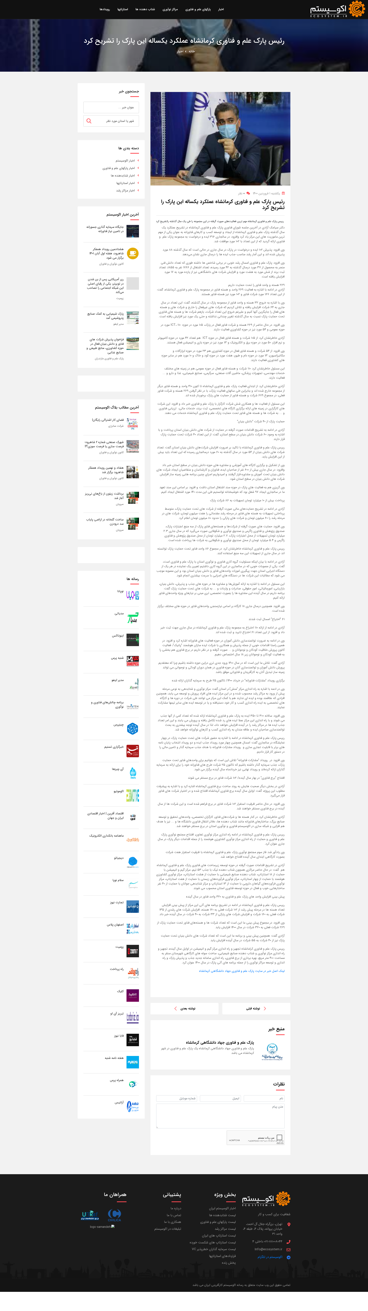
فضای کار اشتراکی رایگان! (108, 420)
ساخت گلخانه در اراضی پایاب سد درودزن (105, 521)
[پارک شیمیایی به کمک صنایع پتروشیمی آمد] (133, 317)
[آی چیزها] (133, 773)
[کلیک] (133, 995)
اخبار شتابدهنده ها (123, 175)
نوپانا (120, 591)
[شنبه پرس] (133, 662)
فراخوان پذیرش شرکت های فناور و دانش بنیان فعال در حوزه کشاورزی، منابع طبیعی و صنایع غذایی (105, 346)
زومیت (120, 298)
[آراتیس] (133, 1106)
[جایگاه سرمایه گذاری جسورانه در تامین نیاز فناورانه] (133, 231)
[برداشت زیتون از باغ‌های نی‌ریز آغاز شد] (133, 497)
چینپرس (119, 724)
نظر (241, 193)
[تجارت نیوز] (133, 906)
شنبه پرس (117, 658)
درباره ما (176, 1208)
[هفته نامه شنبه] (133, 1062)
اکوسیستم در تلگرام (270, 1257)
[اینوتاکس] (133, 639)
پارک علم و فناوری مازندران (109, 358)
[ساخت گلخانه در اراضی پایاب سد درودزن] (133, 523)
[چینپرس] (133, 728)
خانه (192, 51)
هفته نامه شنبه (114, 1058)
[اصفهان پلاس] (133, 928)
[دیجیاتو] (133, 862)
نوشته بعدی (188, 1008)
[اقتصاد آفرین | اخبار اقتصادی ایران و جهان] (133, 817)
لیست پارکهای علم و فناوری (218, 1222)
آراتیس (119, 1102)
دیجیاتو (119, 858)
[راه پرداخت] (133, 973)
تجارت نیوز (117, 902)
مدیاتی (119, 613)
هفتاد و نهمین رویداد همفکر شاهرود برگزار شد (106, 469)
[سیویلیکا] (114, 1215)
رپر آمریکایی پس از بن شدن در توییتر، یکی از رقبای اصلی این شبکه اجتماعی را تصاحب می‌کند (105, 286)
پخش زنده (229, 1262)
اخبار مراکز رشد (125, 190)
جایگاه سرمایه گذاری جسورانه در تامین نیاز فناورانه (105, 229)
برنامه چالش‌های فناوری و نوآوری (107, 704)
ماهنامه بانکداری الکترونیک (106, 835)
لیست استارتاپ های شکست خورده (213, 1242)
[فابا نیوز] (133, 1039)
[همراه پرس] (133, 1084)
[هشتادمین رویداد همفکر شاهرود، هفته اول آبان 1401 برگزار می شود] (133, 253)
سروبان (120, 504)
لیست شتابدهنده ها (222, 1215)
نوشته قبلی (253, 1008)
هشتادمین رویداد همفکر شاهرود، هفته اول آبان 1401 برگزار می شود (106, 253)
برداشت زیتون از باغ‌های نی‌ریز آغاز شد (104, 495)
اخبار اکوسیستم (125, 160)
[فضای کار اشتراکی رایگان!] (133, 424)
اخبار (180, 51)
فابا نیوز (119, 1035)
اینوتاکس (118, 635)
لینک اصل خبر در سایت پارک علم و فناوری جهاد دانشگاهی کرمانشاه (242, 971)
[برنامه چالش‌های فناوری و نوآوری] (133, 706)
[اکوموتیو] (133, 795)
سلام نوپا (118, 880)
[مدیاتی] (133, 617)
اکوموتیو (119, 791)
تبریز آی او (117, 1013)
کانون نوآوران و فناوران (111, 264)
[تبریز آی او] (133, 1017)
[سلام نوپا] (133, 884)
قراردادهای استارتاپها (222, 1256)
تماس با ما (174, 1215)
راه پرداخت (117, 969)
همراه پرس (117, 1080)
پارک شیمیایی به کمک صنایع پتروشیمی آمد (105, 315)
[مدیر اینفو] (133, 684)
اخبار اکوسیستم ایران (222, 1208)
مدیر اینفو (118, 324)
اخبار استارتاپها (125, 183)
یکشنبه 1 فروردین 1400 (266, 193)
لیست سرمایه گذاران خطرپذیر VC (214, 1249)
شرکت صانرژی (116, 426)
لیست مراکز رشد (225, 1228)
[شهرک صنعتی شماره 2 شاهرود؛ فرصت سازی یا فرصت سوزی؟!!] (133, 446)
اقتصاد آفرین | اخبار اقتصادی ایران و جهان (105, 815)
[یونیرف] (89, 1215)
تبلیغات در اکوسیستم (167, 1228)
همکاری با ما (172, 1222)
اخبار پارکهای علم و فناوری (119, 168)
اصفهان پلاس (115, 924)
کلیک (120, 991)
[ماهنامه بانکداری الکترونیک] (133, 839)
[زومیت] (133, 950)
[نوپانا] (133, 595)
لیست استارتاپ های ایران (219, 1235)
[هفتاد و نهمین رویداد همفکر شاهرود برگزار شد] (133, 471)
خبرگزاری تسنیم (114, 746)
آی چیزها (118, 769)
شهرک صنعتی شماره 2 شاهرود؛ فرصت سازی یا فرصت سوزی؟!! (104, 444)
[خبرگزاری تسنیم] (133, 750)
